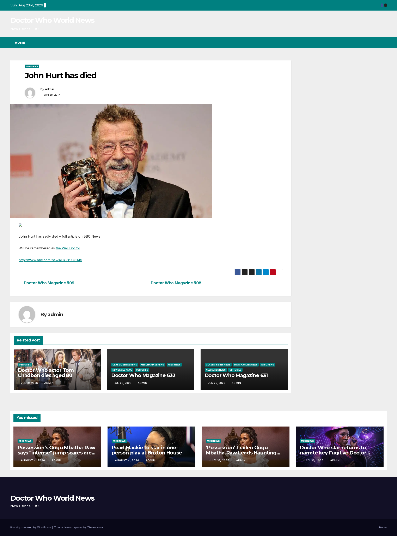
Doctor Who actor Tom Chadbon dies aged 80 (46, 372)
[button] (376, 43)
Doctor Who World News (52, 20)
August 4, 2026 (33, 460)
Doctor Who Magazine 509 (49, 283)
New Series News (122, 370)
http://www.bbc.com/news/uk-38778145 (50, 260)
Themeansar (95, 527)
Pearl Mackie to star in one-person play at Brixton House (147, 450)
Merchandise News (152, 364)
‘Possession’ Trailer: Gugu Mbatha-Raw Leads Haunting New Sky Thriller (241, 453)
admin (49, 89)
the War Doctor (68, 248)
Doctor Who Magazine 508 (176, 283)
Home (20, 42)
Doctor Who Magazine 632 (143, 375)
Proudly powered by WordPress (31, 527)
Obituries (32, 66)
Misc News (174, 364)
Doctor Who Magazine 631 (236, 375)
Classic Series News (124, 364)
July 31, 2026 (219, 460)
